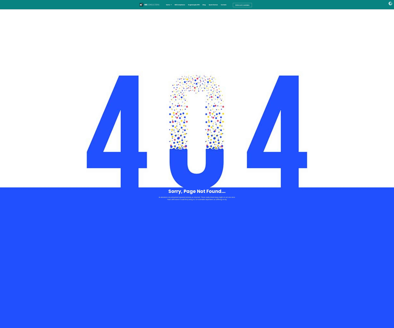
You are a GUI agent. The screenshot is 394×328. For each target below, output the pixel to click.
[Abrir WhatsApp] (389, 323)
